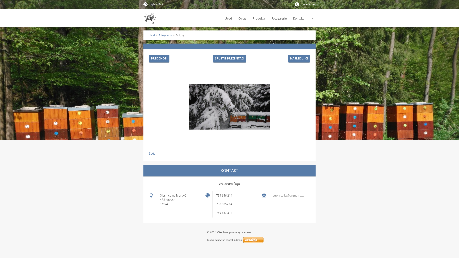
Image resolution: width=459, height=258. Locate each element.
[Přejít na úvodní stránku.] (149, 20)
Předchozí (159, 58)
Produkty (259, 18)
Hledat (145, 4)
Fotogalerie (279, 18)
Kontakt (298, 18)
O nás (242, 18)
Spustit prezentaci (229, 58)
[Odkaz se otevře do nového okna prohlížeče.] (229, 106)
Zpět (152, 154)
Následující (299, 58)
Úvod (228, 18)
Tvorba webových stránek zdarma (224, 240)
